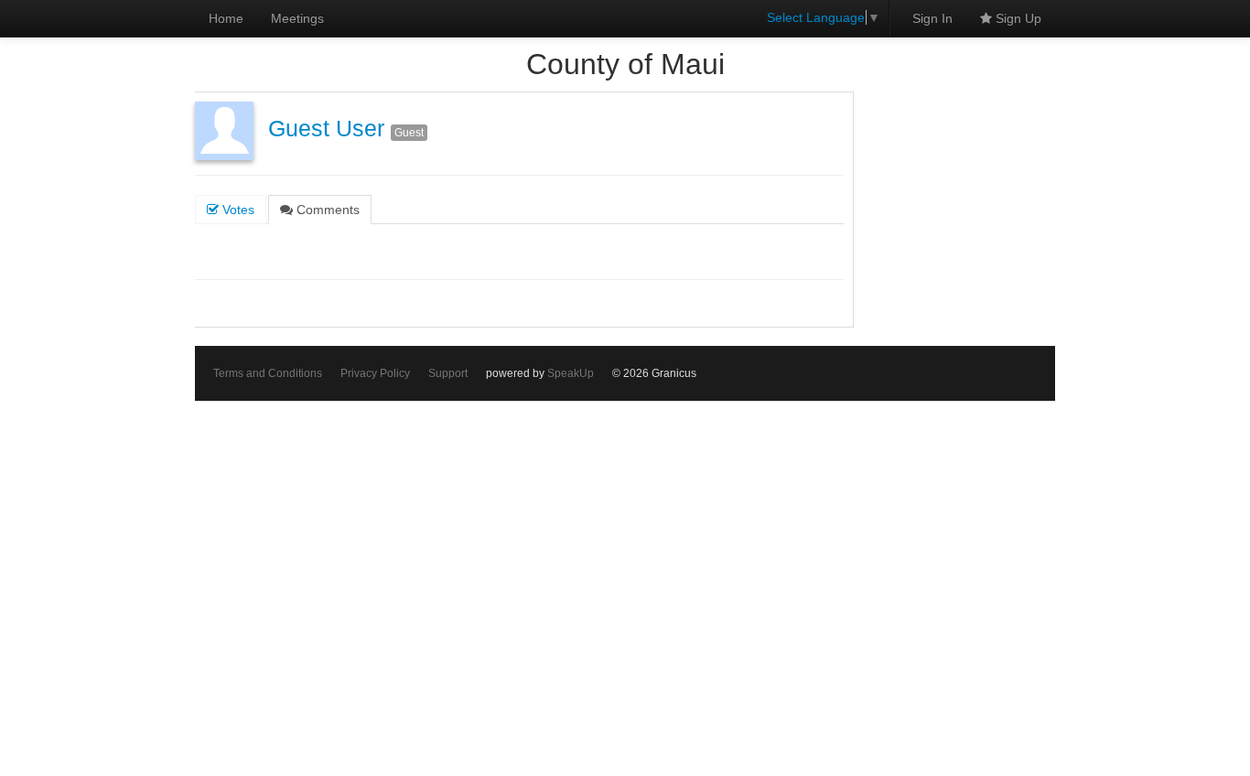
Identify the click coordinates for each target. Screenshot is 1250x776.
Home (226, 18)
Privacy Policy (375, 373)
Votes (236, 209)
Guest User (326, 128)
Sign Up (1016, 18)
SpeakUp (570, 373)
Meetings (297, 18)
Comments (326, 209)
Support (448, 373)
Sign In (932, 18)
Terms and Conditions (267, 373)
